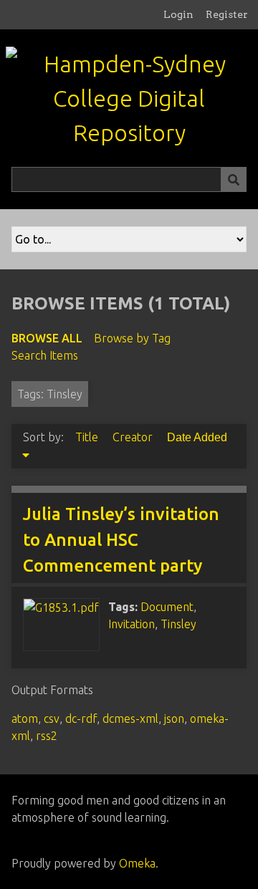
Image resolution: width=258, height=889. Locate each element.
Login (178, 14)
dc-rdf (81, 718)
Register (227, 14)
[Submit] (234, 179)
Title (88, 437)
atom (24, 718)
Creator (134, 437)
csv (51, 718)
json (174, 718)
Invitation (131, 624)
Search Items (44, 355)
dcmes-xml (130, 718)
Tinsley (178, 624)
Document (167, 606)
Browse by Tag (132, 338)
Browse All (46, 338)
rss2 (46, 735)
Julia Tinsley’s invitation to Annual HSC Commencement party (121, 539)
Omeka (137, 863)
